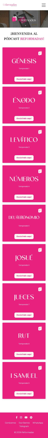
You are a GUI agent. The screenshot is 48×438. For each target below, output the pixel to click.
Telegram (24, 426)
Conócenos (10, 423)
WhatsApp (38, 423)
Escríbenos (24, 423)
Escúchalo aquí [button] (24, 79)
